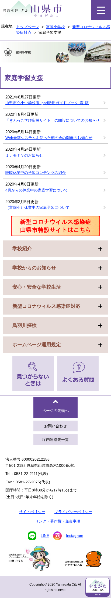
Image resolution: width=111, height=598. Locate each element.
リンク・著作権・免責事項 (57, 521)
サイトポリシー (32, 512)
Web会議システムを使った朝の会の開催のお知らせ (48, 138)
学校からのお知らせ (34, 267)
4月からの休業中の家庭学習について (36, 190)
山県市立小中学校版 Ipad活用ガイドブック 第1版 (47, 103)
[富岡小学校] (55, 53)
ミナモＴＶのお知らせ (24, 155)
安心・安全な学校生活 (36, 287)
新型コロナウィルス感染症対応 (46, 306)
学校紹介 (22, 248)
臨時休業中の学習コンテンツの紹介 (35, 172)
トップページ (27, 27)
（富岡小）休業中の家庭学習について (37, 207)
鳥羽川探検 (24, 325)
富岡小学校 (55, 27)
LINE (45, 535)
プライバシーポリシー (73, 512)
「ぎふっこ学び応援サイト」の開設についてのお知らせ (52, 120)
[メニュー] (101, 10)
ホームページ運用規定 (36, 344)
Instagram (74, 535)
